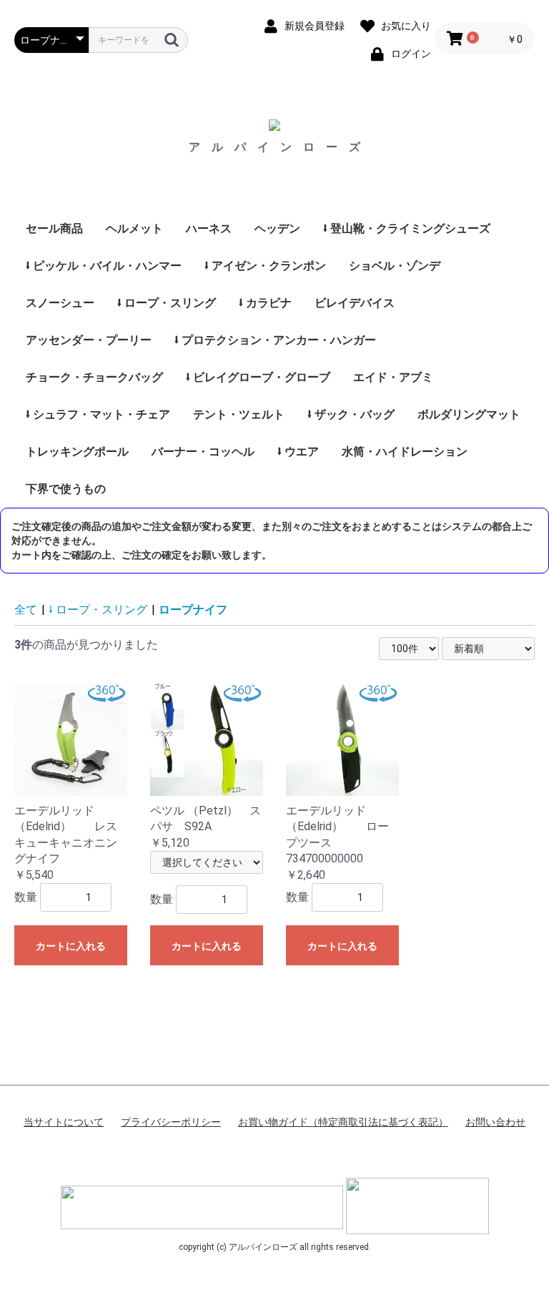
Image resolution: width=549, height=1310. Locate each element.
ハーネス (209, 228)
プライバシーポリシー (171, 1122)
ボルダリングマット (468, 414)
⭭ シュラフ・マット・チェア (98, 414)
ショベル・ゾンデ (394, 265)
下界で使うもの (66, 489)
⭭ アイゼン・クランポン (265, 265)
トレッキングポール (77, 451)
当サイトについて (64, 1122)
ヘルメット (134, 228)
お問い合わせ (495, 1122)
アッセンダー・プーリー (89, 340)
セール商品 (54, 228)
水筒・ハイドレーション (405, 451)
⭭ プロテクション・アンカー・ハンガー (275, 340)
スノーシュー (60, 303)
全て (25, 609)
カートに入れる (71, 946)
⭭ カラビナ (265, 303)
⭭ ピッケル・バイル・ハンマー (104, 265)
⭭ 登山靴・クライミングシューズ (406, 228)
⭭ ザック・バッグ (351, 414)
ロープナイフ (193, 609)
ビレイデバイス (355, 303)
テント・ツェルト (239, 414)
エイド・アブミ (393, 377)
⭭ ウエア (298, 451)
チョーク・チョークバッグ (94, 377)
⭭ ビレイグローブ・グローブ (258, 377)
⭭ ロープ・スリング (166, 303)
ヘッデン (277, 228)
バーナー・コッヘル (203, 451)
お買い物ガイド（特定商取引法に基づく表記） (343, 1122)
